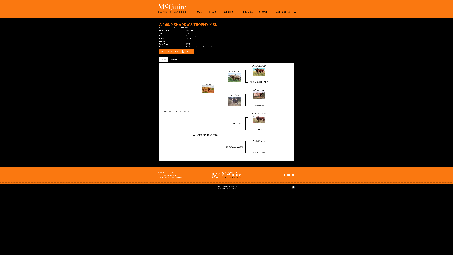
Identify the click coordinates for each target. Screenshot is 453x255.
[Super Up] (208, 89)
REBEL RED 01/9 (259, 114)
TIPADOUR (259, 129)
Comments (173, 59)
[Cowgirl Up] (234, 101)
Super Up (162, 28)
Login (235, 186)
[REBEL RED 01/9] (259, 119)
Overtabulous (259, 106)
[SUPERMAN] (234, 78)
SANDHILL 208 (259, 153)
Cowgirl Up (234, 95)
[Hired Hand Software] (293, 188)
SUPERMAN (234, 72)
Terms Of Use (229, 186)
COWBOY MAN (259, 90)
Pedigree (164, 59)
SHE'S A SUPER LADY (259, 82)
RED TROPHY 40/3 (234, 123)
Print (188, 51)
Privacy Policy (220, 186)
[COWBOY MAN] (259, 95)
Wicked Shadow (259, 141)
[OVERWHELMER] (259, 72)
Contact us (171, 51)
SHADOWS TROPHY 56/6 (178, 28)
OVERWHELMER (259, 66)
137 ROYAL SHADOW (234, 147)
